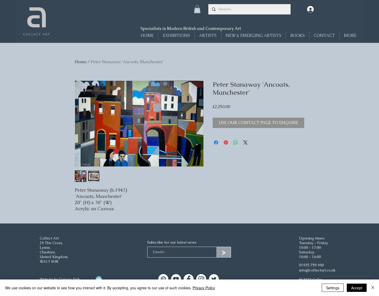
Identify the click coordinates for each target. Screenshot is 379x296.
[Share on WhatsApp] (236, 142)
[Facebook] (189, 279)
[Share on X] (245, 142)
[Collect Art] (163, 279)
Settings (332, 287)
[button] (197, 9)
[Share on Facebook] (216, 142)
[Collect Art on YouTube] (176, 279)
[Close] (373, 288)
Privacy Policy (204, 287)
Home (81, 62)
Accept (356, 287)
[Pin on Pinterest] (226, 142)
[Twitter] (214, 279)
